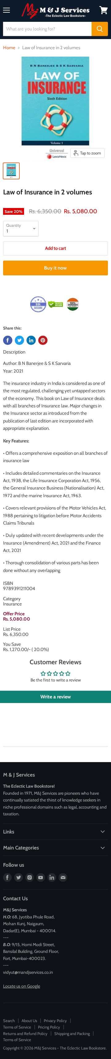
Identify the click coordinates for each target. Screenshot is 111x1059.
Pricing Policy (49, 1027)
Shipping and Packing (72, 1033)
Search (9, 1020)
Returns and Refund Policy (25, 1033)
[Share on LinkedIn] (31, 340)
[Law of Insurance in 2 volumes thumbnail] (11, 171)
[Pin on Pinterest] (42, 340)
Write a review (55, 697)
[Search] (100, 29)
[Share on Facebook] (7, 340)
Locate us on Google (21, 986)
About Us (29, 1020)
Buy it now (55, 268)
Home (9, 47)
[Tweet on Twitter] (19, 340)
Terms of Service (17, 1027)
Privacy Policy (55, 1020)
